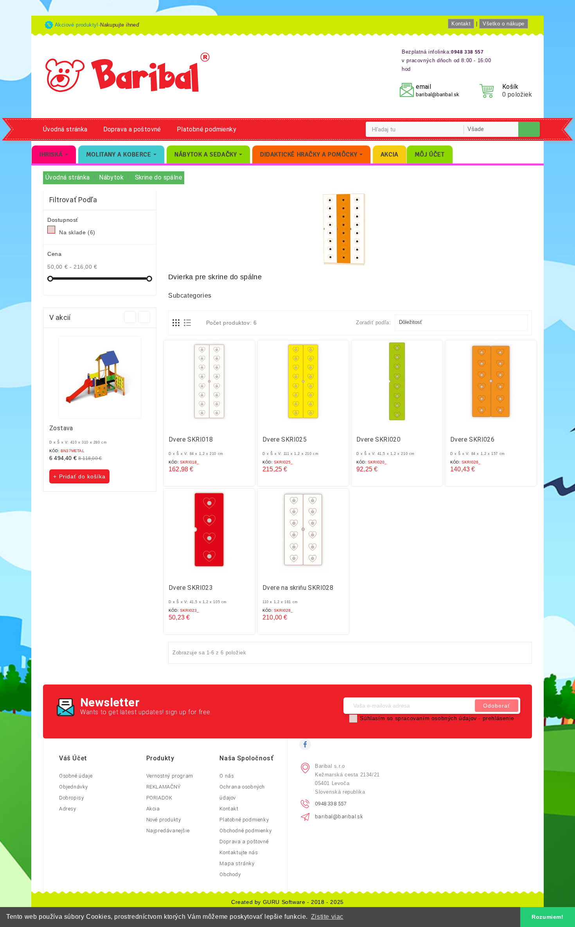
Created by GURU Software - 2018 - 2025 (287, 902)
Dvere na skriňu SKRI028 (297, 587)
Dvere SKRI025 (284, 439)
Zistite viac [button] (327, 916)
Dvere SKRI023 (191, 587)
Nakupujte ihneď (119, 25)
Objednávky (73, 787)
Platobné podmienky (206, 129)
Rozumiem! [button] (547, 917)
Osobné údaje (75, 776)
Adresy (67, 809)
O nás (226, 776)
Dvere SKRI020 (378, 439)
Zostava (61, 428)
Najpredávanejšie (168, 831)
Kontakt (461, 24)
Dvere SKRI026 (472, 439)
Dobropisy (71, 798)
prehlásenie (498, 718)
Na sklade (77, 232)
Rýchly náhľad (217, 425)
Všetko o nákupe (504, 24)
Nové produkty (163, 820)
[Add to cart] (201, 425)
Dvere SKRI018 (191, 439)
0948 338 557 (331, 804)
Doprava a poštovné (132, 129)
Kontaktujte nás (238, 852)
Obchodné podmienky (245, 831)
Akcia (153, 809)
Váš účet (73, 758)
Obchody (230, 874)
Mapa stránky (236, 863)
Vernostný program (169, 776)
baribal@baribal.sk (437, 94)
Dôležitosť (460, 323)
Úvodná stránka (65, 129)
